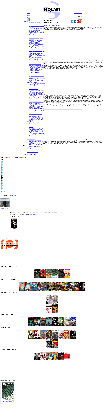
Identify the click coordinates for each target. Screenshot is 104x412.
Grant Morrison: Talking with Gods (33, 153)
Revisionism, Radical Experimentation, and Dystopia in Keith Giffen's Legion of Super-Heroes (37, 134)
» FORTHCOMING (31, 139)
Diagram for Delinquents (31, 148)
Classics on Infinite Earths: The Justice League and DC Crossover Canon (36, 113)
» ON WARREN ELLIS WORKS (33, 72)
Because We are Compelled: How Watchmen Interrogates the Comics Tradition (35, 126)
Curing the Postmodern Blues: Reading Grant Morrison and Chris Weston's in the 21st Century (36, 67)
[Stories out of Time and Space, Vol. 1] (31, 325)
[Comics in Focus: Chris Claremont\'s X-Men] (61, 360)
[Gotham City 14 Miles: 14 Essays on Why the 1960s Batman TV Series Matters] (61, 325)
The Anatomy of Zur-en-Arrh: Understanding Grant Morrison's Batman (37, 65)
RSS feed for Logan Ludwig (7, 208)
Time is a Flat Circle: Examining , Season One (36, 88)
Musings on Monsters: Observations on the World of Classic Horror (37, 86)
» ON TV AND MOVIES (32, 82)
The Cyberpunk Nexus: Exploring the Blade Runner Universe (36, 45)
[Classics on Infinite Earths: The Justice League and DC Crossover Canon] (61, 338)
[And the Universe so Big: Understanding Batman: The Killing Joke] (49, 347)
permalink (25, 157)
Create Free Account (78, 13)
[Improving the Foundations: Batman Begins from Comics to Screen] (73, 325)
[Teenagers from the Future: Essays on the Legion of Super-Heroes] (67, 277)
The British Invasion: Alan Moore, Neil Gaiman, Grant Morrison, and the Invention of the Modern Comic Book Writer (36, 110)
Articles (28, 13)
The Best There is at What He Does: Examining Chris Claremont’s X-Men (36, 107)
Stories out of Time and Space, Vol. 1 (36, 143)
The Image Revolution (31, 149)
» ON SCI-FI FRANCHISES (32, 36)
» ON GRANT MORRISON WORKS (34, 63)
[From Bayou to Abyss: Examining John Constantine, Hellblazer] (49, 277)
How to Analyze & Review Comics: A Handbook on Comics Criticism (36, 100)
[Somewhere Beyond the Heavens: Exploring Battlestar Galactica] (34, 290)
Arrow (4, 157)
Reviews (28, 14)
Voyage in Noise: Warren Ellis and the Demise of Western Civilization (36, 77)
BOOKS (26, 21)
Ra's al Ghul (14, 157)
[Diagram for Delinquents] (49, 360)
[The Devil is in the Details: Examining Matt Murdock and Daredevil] (61, 277)
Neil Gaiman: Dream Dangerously (33, 146)
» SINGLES (29, 121)
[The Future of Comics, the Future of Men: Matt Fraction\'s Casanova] (67, 338)
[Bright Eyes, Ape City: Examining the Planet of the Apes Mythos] (76, 290)
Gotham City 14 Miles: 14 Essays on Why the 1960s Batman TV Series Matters (37, 93)
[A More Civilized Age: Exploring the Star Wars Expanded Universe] (58, 290)
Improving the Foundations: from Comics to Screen (36, 97)
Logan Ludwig (47, 25)
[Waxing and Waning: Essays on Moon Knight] (37, 277)
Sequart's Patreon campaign (65, 410)
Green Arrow (8, 157)
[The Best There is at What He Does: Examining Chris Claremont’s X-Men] (49, 338)
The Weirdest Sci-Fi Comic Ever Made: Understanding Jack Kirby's (36, 60)
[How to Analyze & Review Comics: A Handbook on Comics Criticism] (31, 338)
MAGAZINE (27, 11)
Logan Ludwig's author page (32, 214)
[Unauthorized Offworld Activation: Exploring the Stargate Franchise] (28, 290)
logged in (7, 237)
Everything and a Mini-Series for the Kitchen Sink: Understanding (36, 131)
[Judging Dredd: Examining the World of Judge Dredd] (43, 277)
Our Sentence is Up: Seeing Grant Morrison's (35, 70)
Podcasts (28, 19)
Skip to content (24, 9)
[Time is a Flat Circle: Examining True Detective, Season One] (49, 325)
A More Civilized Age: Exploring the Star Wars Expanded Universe (37, 47)
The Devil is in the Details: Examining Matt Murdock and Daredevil (36, 33)
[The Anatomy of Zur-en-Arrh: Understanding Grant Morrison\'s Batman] (55, 312)
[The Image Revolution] (55, 360)
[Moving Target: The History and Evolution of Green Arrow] (55, 277)
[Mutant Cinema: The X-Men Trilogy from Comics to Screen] (67, 325)
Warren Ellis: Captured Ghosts (32, 152)
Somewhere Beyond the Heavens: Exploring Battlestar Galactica (35, 43)
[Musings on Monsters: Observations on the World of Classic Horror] (43, 325)
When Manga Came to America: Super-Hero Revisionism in (37, 118)
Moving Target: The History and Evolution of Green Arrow (35, 31)
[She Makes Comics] (43, 360)
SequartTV (29, 20)
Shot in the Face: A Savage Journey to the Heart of (37, 79)
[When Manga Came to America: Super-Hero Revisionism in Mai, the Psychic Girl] (73, 338)
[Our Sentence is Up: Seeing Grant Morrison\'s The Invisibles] (55, 303)
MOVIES (26, 145)
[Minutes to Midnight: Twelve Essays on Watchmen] (55, 347)
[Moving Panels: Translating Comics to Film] (14, 227)
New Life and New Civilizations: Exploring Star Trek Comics (35, 58)
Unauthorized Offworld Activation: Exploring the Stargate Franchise (35, 41)
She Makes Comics (30, 147)
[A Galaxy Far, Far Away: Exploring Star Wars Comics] (52, 290)
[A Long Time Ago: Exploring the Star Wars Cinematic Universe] (46, 290)
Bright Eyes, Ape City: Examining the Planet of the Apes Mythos (36, 49)
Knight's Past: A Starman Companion (36, 144)
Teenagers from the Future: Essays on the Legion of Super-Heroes (37, 35)
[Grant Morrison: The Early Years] (49, 303)
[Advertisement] (14, 232)
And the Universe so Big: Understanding (37, 137)
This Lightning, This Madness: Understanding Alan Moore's (37, 141)
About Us (45, 410)
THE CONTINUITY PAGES (30, 154)
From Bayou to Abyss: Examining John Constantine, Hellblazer (36, 29)
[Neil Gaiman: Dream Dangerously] (37, 360)
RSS (48, 410)
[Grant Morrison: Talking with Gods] (67, 360)
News (28, 17)
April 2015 (60, 25)
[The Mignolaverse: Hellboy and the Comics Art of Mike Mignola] (37, 338)
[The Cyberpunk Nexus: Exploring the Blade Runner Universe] (40, 290)
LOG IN (80, 11)
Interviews (29, 16)
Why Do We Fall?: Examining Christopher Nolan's (37, 84)
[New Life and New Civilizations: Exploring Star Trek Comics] (64, 290)
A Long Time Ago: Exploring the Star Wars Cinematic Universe (36, 54)
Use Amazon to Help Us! (54, 410)
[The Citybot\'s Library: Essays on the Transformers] (22, 290)
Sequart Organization (38, 410)
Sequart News (29, 18)
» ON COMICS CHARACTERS (33, 22)
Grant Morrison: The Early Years (35, 71)
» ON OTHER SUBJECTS (32, 98)
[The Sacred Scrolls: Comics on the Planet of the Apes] (70, 290)
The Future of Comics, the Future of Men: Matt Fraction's (37, 116)
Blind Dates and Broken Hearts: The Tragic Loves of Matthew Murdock (36, 129)
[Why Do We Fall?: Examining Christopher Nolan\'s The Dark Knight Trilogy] (37, 325)
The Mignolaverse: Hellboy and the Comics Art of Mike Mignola (36, 103)
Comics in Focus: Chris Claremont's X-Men (35, 150)
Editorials (28, 15)
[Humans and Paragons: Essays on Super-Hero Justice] (43, 338)
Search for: (80, 16)
